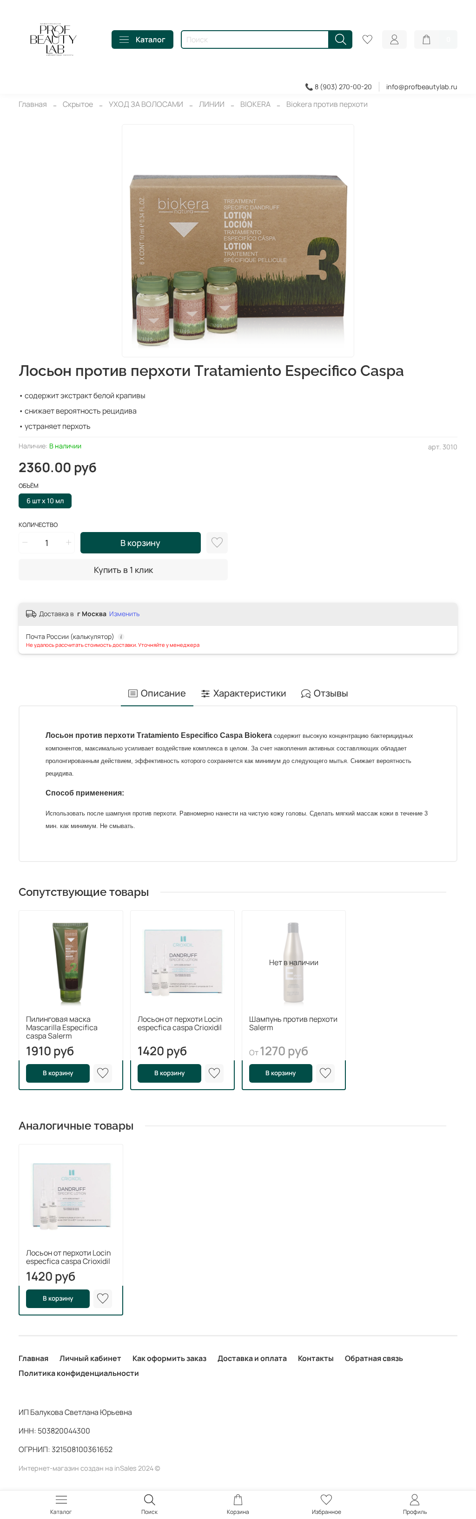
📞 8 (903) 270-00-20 (338, 86)
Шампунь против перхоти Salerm (293, 1022)
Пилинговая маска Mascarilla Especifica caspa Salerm (62, 1026)
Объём (29, 486)
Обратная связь (374, 1358)
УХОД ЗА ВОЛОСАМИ (146, 104)
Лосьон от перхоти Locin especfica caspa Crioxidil (180, 1022)
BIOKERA (255, 104)
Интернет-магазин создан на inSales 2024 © (89, 1468)
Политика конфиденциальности (79, 1373)
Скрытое (78, 104)
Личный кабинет (90, 1358)
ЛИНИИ (212, 104)
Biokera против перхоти (327, 104)
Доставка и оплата (252, 1358)
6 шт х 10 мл (45, 500)
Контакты (316, 1358)
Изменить (124, 614)
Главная (33, 104)
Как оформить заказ (169, 1358)
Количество (38, 525)
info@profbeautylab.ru (421, 86)
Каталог (150, 39)
